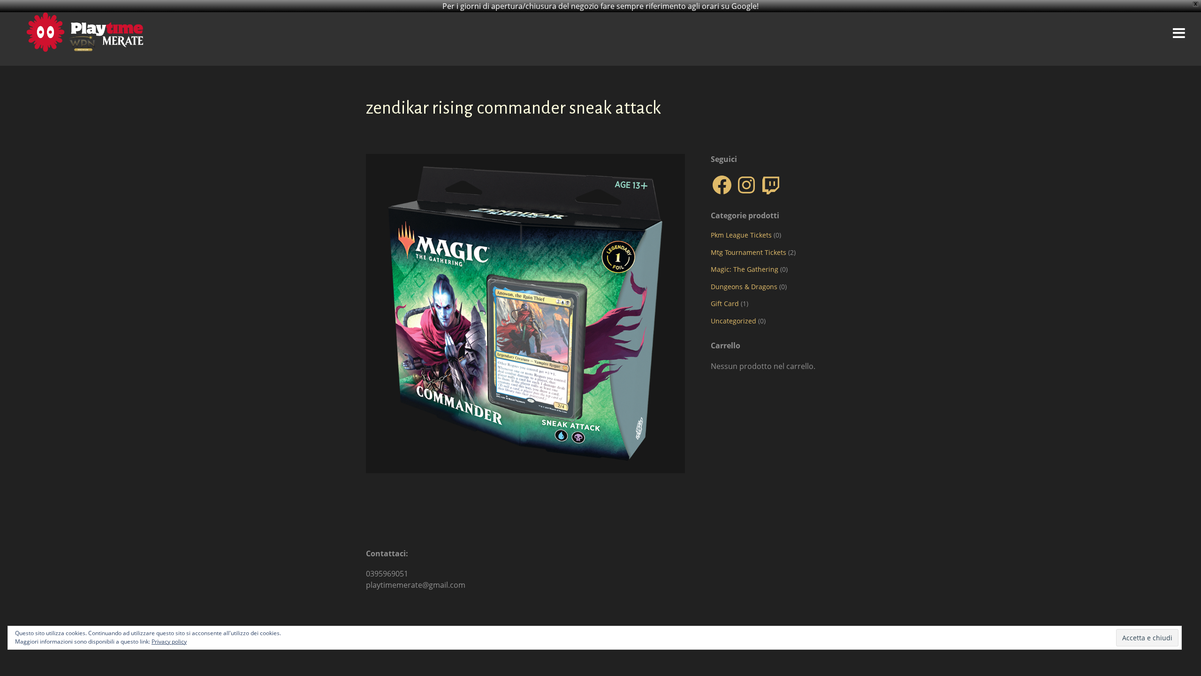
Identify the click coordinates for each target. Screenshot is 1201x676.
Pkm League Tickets (741, 234)
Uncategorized (733, 320)
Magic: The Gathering (744, 269)
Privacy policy (169, 641)
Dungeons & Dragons (744, 286)
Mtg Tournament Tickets (748, 252)
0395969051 (387, 573)
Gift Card (725, 303)
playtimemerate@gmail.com (415, 585)
